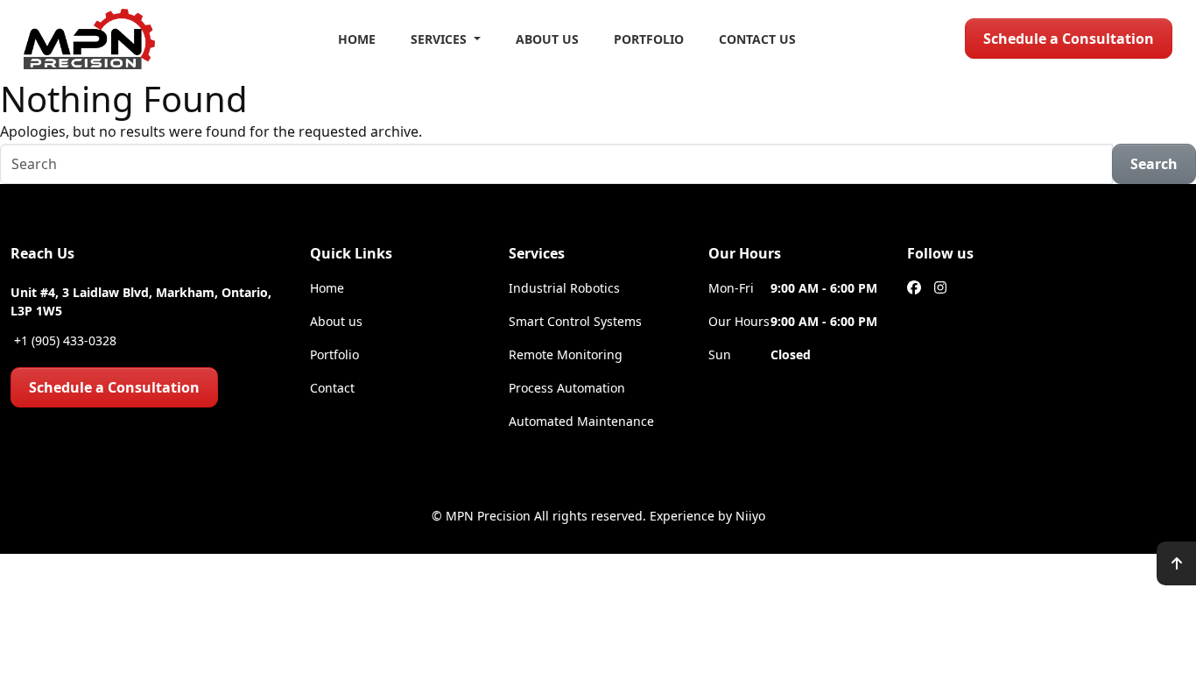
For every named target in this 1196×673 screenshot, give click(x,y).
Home (357, 39)
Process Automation (567, 387)
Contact (332, 387)
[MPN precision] (89, 39)
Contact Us (757, 39)
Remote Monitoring (566, 354)
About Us (547, 39)
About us (336, 321)
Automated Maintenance (581, 421)
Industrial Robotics (564, 288)
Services (440, 39)
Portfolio (649, 39)
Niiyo (750, 515)
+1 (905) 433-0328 (63, 340)
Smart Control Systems (575, 321)
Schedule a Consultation (1068, 38)
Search (1154, 164)
